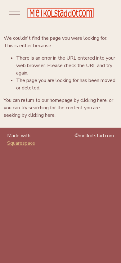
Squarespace (21, 143)
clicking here (93, 100)
